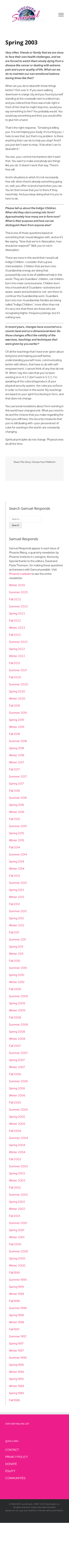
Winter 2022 (17, 656)
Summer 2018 (18, 741)
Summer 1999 (18, 1280)
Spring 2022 (17, 649)
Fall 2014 (14, 847)
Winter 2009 (17, 1010)
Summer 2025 (18, 592)
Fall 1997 (14, 1329)
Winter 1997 (16, 1350)
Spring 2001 (16, 1230)
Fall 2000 (15, 1244)
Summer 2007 (18, 1053)
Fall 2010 (14, 961)
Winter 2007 (17, 1067)
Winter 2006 (17, 1095)
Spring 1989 (16, 1393)
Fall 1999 (14, 1272)
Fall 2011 (14, 932)
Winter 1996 (16, 1372)
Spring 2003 (17, 1173)
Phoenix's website (20, 574)
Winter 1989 (16, 1386)
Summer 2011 (17, 939)
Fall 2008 (15, 1017)
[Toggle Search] (48, 14)
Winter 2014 (16, 868)
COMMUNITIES (15, 1478)
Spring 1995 (16, 1379)
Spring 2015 (16, 833)
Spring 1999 (16, 1287)
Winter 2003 (17, 1180)
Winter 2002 (17, 1209)
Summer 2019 (18, 713)
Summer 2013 (18, 883)
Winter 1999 (16, 1294)
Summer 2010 (18, 968)
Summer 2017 (18, 776)
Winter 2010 (16, 982)
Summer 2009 (18, 996)
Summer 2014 (18, 854)
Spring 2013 (16, 890)
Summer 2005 (18, 1109)
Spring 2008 (17, 1031)
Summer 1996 (18, 1358)
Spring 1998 (16, 1315)
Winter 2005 (17, 1124)
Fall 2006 (15, 1074)
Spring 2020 (17, 691)
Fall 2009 (15, 989)
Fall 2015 (14, 819)
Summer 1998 (18, 1308)
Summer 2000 (18, 1251)
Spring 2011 (16, 946)
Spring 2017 (16, 783)
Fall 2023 (15, 599)
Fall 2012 (14, 904)
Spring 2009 (17, 1003)
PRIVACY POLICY (16, 1457)
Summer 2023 (18, 606)
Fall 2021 (14, 663)
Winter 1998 (16, 1322)
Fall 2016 (14, 791)
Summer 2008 (18, 1024)
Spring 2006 (17, 1088)
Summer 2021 (18, 670)
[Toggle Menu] (61, 14)
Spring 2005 (17, 1117)
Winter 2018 (16, 755)
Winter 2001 (16, 1237)
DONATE (11, 1464)
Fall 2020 (15, 677)
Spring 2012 (16, 918)
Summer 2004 (18, 1138)
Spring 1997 (16, 1343)
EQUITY (10, 1471)
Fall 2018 (14, 734)
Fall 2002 (15, 1187)
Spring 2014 (16, 861)
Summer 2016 (18, 798)
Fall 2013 (14, 876)
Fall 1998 (14, 1301)
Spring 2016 (16, 805)
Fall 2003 (15, 1159)
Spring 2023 (17, 613)
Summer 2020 (18, 684)
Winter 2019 (16, 727)
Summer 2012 (18, 911)
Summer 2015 (18, 826)
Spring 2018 (16, 748)
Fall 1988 (14, 1400)
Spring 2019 (16, 720)
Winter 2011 (16, 954)
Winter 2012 (16, 925)
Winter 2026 (17, 585)
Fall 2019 (14, 705)
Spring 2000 (17, 1258)
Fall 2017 (14, 769)
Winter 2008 (17, 1039)
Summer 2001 (18, 1223)
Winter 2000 (17, 1265)
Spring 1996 (16, 1365)
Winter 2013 (16, 897)
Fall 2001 (14, 1216)
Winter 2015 (16, 840)
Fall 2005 (15, 1102)
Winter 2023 (17, 628)
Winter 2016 (16, 812)
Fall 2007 (15, 1046)
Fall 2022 (15, 620)
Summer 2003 (18, 1166)
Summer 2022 (18, 642)
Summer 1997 (18, 1336)
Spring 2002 (17, 1202)
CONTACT (12, 1450)
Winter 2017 (16, 762)
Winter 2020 (17, 698)
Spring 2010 (16, 975)
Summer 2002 (18, 1194)
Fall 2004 (15, 1131)
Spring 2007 (17, 1060)
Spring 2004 (17, 1145)
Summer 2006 (18, 1081)
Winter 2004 (17, 1152)
